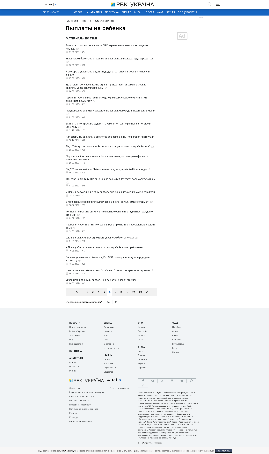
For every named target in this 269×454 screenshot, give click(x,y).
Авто (106, 335)
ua (45, 4)
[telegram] (181, 380)
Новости (78, 12)
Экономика (74, 335)
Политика (112, 12)
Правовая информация (80, 405)
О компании (74, 388)
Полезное (142, 359)
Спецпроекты (187, 12)
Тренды (141, 355)
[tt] (143, 385)
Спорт (150, 12)
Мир (71, 340)
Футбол (141, 327)
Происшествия (76, 344)
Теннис (141, 335)
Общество (108, 372)
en (50, 4)
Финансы (108, 331)
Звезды (175, 352)
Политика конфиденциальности (84, 409)
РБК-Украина (72, 21)
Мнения (72, 371)
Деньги (107, 359)
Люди (140, 351)
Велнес (175, 335)
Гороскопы (143, 368)
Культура (176, 340)
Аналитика (94, 12)
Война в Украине (77, 331)
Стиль (175, 331)
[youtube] (152, 380)
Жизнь (138, 12)
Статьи (72, 362)
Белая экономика (112, 348)
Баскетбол (143, 331)
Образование (110, 368)
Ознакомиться (207, 451)
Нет (115, 302)
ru (56, 4)
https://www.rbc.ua (145, 401)
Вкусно (141, 364)
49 (133, 291)
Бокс (140, 340)
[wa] (191, 380)
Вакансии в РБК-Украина (80, 421)
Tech (106, 340)
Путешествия (178, 344)
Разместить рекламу (119, 388)
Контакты (73, 413)
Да (108, 302)
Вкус (174, 348)
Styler (170, 12)
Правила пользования (79, 400)
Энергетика (109, 344)
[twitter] (162, 380)
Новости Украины (77, 327)
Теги (84, 21)
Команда (73, 417)
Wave (160, 12)
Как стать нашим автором (81, 396)
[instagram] (172, 380)
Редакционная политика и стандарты (86, 392)
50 (140, 291)
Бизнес (126, 12)
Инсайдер (176, 327)
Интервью (74, 366)
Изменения (109, 364)
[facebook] (143, 380)
